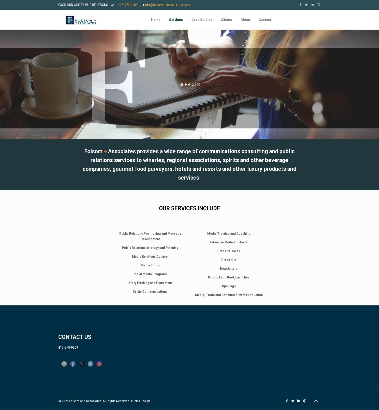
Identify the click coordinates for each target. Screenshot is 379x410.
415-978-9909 (68, 347)
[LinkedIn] (312, 5)
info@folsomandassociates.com (167, 5)
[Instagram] (318, 5)
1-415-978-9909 (126, 5)
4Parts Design (140, 401)
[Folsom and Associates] (80, 20)
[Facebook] (300, 5)
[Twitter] (306, 5)
